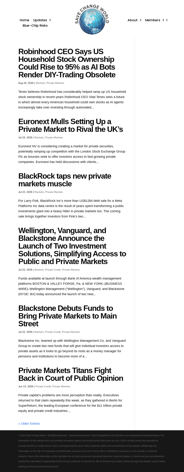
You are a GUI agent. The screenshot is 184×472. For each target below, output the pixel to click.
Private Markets (55, 82)
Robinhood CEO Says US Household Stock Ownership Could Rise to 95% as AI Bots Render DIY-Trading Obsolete (66, 63)
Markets (40, 82)
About (133, 20)
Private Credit (53, 269)
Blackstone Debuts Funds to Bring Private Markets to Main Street (67, 316)
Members (152, 20)
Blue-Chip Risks (35, 26)
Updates (40, 20)
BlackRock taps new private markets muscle (64, 180)
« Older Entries (29, 423)
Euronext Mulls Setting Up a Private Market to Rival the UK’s (70, 125)
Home (24, 20)
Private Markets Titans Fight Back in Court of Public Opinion (70, 374)
